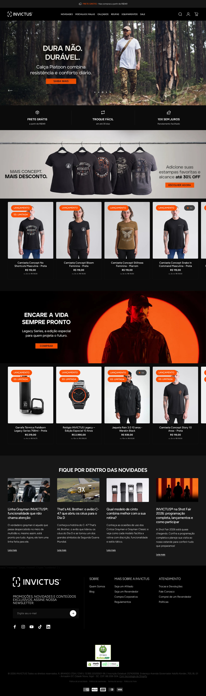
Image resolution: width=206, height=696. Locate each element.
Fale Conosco (166, 591)
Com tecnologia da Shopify (133, 676)
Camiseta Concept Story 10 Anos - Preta (175, 429)
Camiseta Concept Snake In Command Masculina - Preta (175, 264)
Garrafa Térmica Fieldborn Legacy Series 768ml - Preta (30, 429)
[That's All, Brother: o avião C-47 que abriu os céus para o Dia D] (78, 490)
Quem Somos (97, 586)
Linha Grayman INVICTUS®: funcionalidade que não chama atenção (28, 513)
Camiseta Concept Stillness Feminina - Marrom (127, 264)
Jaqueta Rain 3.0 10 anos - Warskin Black (127, 429)
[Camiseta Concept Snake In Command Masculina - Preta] (175, 230)
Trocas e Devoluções (170, 586)
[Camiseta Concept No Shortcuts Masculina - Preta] (30, 230)
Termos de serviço (115, 681)
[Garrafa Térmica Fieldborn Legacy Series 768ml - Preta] (30, 395)
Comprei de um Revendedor (175, 596)
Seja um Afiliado (123, 586)
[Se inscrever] (73, 613)
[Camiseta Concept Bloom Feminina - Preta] (79, 230)
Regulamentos (122, 601)
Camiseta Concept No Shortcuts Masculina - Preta (30, 264)
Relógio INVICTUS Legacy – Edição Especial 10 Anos (79, 429)
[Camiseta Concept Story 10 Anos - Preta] (175, 395)
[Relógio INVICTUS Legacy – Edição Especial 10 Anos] (79, 395)
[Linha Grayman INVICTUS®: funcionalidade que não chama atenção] (29, 490)
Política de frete (130, 681)
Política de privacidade (78, 681)
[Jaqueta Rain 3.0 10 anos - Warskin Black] (127, 395)
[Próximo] (195, 90)
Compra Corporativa (126, 596)
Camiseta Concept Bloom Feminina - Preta (79, 264)
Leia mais (12, 550)
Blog (91, 591)
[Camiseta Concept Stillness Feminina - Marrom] (127, 230)
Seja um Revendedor (126, 591)
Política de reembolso (97, 681)
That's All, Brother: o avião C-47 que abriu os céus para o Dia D (78, 513)
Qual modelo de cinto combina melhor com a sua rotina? (126, 513)
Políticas (163, 601)
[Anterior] (10, 90)
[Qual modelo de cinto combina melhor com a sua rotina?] (128, 490)
